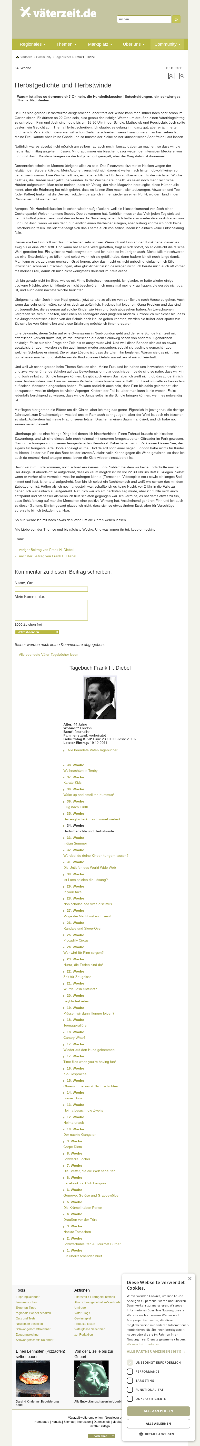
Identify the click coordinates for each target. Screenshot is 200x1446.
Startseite (25, 57)
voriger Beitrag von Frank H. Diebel (46, 550)
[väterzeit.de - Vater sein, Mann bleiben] (58, 12)
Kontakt (56, 1422)
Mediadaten (120, 1422)
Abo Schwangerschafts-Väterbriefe (97, 1302)
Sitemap (69, 1422)
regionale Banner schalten (33, 1313)
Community (165, 44)
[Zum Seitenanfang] (101, 1435)
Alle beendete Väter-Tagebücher (93, 750)
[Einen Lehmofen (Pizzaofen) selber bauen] (41, 1378)
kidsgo (105, 1426)
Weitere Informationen (143, 1344)
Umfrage (80, 1307)
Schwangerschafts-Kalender (34, 1340)
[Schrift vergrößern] (171, 76)
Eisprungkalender (28, 1297)
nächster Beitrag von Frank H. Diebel (47, 556)
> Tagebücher (61, 57)
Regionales (31, 44)
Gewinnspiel (82, 1318)
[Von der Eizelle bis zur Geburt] (100, 1378)
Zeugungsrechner (28, 1334)
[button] (158, 1351)
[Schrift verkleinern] (182, 76)
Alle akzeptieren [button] (158, 1411)
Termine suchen (26, 1302)
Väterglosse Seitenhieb (89, 1329)
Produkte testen (84, 1324)
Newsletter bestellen (29, 1324)
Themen (64, 44)
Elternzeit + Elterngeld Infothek (94, 1297)
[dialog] (158, 1357)
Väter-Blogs (82, 1313)
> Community (42, 57)
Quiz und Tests (25, 1318)
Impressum (84, 1422)
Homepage (41, 1422)
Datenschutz (102, 1422)
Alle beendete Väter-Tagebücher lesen (48, 654)
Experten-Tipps (26, 1307)
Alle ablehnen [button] (158, 1424)
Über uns (132, 44)
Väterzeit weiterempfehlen (85, 1417)
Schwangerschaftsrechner (33, 1329)
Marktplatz (98, 44)
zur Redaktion (83, 1334)
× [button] (189, 1279)
